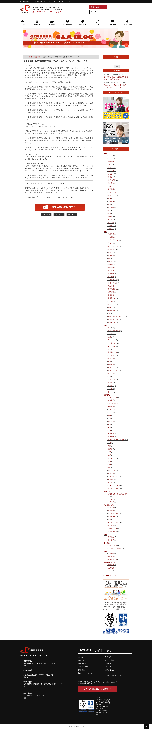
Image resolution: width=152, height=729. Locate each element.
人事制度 (111, 243)
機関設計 (111, 556)
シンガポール (112, 355)
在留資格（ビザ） (110, 505)
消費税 (110, 168)
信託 (109, 467)
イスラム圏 (111, 380)
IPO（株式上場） (113, 403)
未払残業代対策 (113, 240)
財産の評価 (111, 180)
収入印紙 (111, 171)
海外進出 (111, 434)
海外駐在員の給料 (114, 331)
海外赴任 (111, 386)
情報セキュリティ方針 (86, 673)
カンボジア (111, 367)
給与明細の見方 (113, 319)
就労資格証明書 (113, 513)
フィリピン (111, 346)
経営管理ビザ (112, 529)
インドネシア (112, 343)
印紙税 (110, 217)
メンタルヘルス (113, 246)
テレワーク (111, 304)
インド (110, 389)
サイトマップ (103, 651)
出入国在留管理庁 (114, 522)
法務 (105, 551)
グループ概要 (83, 667)
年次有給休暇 (112, 280)
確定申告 (111, 207)
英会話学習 (111, 470)
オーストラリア (113, 370)
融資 (109, 461)
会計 (109, 213)
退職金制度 (111, 310)
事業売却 (111, 479)
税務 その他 (112, 192)
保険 (109, 446)
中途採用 (111, 540)
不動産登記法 (112, 559)
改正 (109, 452)
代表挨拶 (108, 663)
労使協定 (111, 261)
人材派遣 (111, 234)
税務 (105, 153)
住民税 (110, 158)
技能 (109, 519)
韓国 (109, 376)
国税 (109, 204)
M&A (109, 571)
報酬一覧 (81, 660)
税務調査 (111, 183)
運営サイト (82, 663)
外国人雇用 (111, 249)
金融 (109, 415)
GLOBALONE (109, 575)
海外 (105, 325)
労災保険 (111, 274)
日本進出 (107, 543)
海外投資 (111, 358)
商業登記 (111, 553)
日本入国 (111, 525)
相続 (109, 464)
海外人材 (111, 364)
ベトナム (111, 334)
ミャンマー (111, 340)
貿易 (109, 455)
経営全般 (107, 395)
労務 (105, 232)
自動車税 (111, 201)
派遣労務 (111, 286)
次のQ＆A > (72, 214)
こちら (71, 197)
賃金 (109, 258)
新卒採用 (111, 537)
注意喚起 (111, 502)
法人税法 (111, 223)
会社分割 (111, 406)
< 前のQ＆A (46, 214)
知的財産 (111, 421)
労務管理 (111, 252)
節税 (109, 198)
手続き (110, 307)
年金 (109, 313)
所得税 (110, 174)
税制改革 (111, 229)
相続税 (110, 186)
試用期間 (111, 301)
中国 (109, 328)
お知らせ (107, 492)
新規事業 (111, 400)
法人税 (110, 155)
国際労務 (111, 267)
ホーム (80, 657)
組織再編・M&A (109, 563)
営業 (109, 424)
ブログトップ (59, 214)
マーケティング (113, 476)
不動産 (110, 449)
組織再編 (111, 568)
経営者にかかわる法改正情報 (117, 494)
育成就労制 (111, 322)
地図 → (26, 666)
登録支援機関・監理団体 (116, 316)
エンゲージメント (114, 489)
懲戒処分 (111, 271)
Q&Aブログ (109, 667)
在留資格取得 (112, 532)
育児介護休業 (112, 289)
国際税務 (111, 162)
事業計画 (111, 473)
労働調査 (111, 255)
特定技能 (111, 507)
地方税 (110, 220)
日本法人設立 (112, 545)
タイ (109, 349)
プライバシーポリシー (113, 675)
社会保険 (111, 237)
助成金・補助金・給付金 (116, 440)
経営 (109, 430)
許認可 (110, 482)
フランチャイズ (113, 409)
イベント (111, 499)
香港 (109, 337)
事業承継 (111, 189)
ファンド (111, 412)
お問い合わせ (110, 670)
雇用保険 (111, 277)
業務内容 (108, 657)
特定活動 (111, 510)
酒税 (109, 210)
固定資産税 (111, 195)
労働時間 (111, 264)
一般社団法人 (112, 397)
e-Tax (109, 165)
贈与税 (110, 177)
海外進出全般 (112, 352)
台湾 (109, 361)
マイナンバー (112, 458)
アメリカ (111, 373)
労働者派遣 (111, 295)
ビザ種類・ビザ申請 (114, 548)
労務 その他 (112, 283)
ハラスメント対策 (114, 485)
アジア (110, 383)
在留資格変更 (112, 516)
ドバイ (110, 392)
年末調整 (111, 226)
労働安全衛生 (112, 298)
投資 (109, 427)
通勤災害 (111, 292)
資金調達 (111, 437)
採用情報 (81, 670)
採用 (105, 535)
